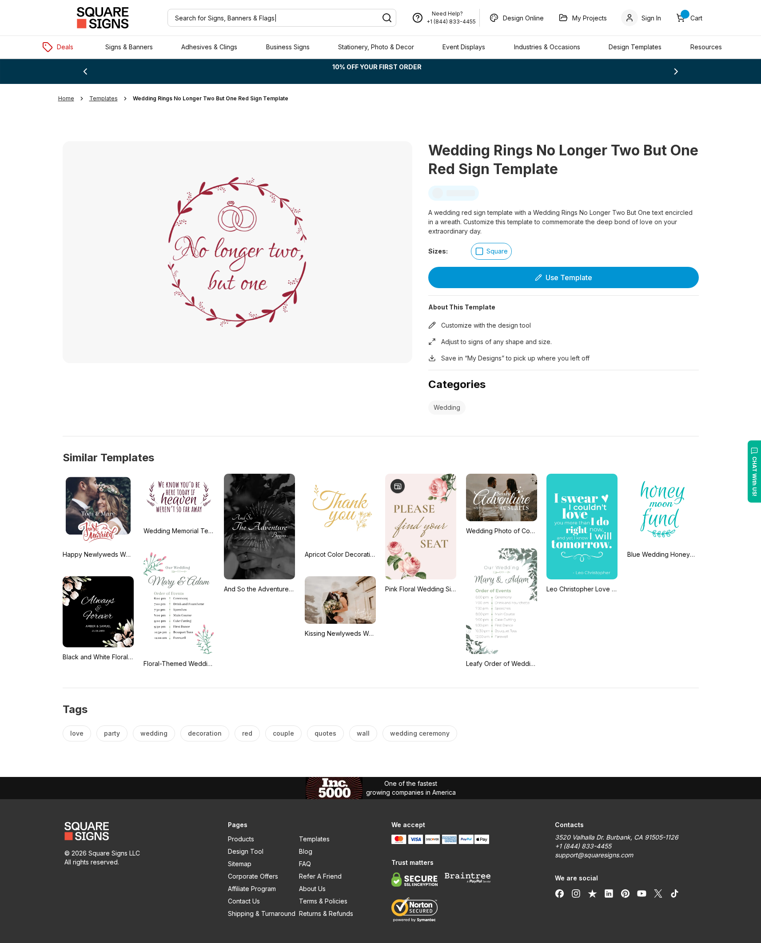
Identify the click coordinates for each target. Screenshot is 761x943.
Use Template (569, 277)
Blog (305, 851)
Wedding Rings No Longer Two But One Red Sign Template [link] (210, 98)
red (247, 733)
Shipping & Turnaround (261, 913)
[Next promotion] (676, 71)
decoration (205, 733)
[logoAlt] (135, 831)
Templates (314, 839)
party (112, 733)
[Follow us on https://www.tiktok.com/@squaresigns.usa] (674, 893)
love (77, 733)
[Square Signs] (102, 17)
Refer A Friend (320, 876)
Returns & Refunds (326, 913)
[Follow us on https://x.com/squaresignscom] (658, 893)
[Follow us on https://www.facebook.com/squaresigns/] (559, 893)
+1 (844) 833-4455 (451, 21)
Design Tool (245, 851)
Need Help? (447, 13)
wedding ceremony (420, 733)
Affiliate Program (252, 888)
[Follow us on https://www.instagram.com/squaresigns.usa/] (576, 893)
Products (241, 839)
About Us (312, 888)
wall (363, 733)
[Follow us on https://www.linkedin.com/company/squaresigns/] (609, 893)
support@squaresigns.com (594, 855)
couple (283, 733)
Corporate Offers (253, 876)
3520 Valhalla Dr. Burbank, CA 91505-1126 (616, 837)
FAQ (305, 864)
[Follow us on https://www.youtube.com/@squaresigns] (641, 893)
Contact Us (244, 901)
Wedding (447, 407)
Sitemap (239, 864)
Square (497, 251)
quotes (325, 733)
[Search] (387, 17)
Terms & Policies (323, 901)
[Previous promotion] (85, 71)
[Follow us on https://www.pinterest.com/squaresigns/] (625, 893)
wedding (153, 733)
